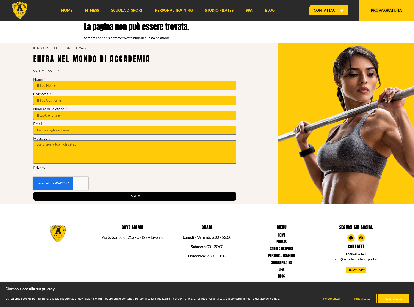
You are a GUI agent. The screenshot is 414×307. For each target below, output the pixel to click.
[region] (207, 294)
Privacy (39, 167)
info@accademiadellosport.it (356, 259)
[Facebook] (351, 238)
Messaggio (41, 138)
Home (67, 10)
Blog (270, 10)
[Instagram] (361, 238)
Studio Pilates (219, 10)
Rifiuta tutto (362, 298)
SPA (249, 10)
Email (38, 124)
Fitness (92, 10)
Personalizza (331, 298)
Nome (38, 79)
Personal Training (174, 10)
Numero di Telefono (49, 109)
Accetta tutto (393, 298)
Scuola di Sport (127, 10)
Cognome (41, 94)
